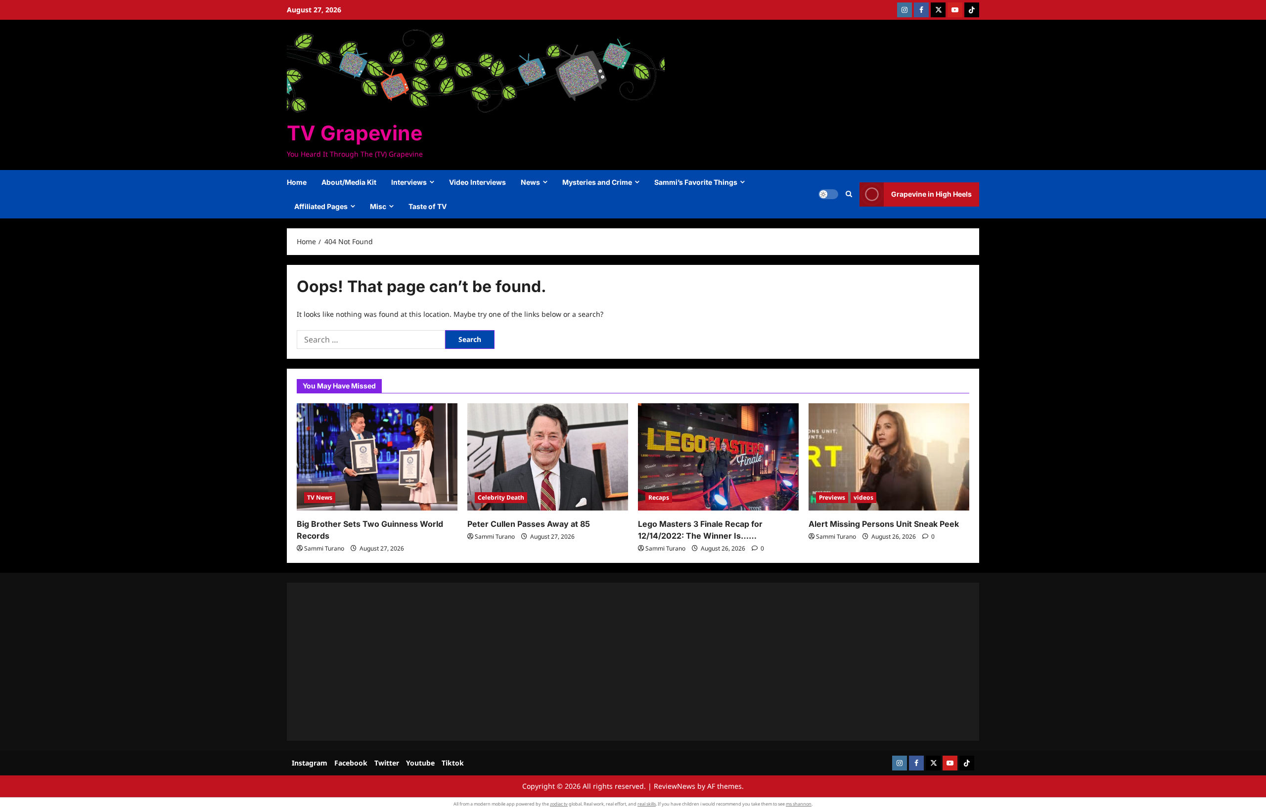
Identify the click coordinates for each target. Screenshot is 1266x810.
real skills (646, 804)
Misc (378, 206)
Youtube (420, 762)
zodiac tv (559, 804)
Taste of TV (427, 206)
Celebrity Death (501, 497)
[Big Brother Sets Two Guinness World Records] (377, 457)
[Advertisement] (593, 662)
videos (863, 497)
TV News (319, 497)
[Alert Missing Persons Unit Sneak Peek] (889, 457)
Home (297, 182)
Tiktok (453, 762)
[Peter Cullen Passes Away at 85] (547, 457)
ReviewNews (674, 786)
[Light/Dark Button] (828, 194)
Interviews (409, 182)
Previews (832, 497)
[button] (849, 194)
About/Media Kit (348, 182)
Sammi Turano (324, 548)
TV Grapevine (354, 133)
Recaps (658, 497)
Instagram (309, 762)
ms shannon (799, 804)
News (530, 182)
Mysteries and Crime (597, 182)
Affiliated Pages (321, 206)
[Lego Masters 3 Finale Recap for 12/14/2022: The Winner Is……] (718, 457)
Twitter (386, 762)
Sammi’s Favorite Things (695, 182)
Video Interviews (477, 182)
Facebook (350, 762)
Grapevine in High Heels (931, 194)
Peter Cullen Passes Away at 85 (528, 524)
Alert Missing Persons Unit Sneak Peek (884, 524)
